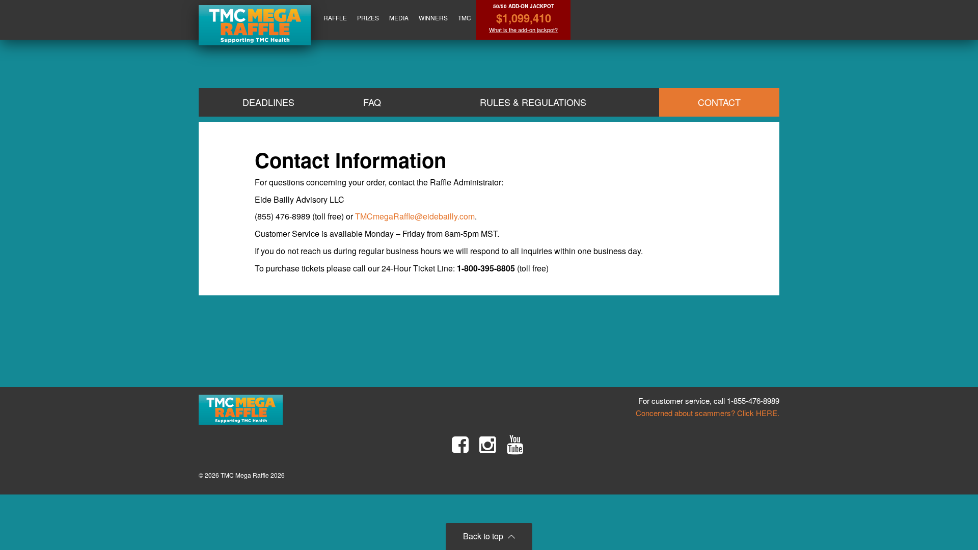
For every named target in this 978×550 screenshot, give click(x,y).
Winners (433, 17)
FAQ (372, 101)
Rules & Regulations (533, 101)
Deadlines (268, 101)
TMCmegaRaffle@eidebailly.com (415, 216)
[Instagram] (487, 444)
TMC (464, 17)
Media (399, 17)
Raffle (335, 17)
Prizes (368, 17)
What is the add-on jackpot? (523, 30)
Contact (719, 101)
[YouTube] (515, 444)
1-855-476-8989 (753, 400)
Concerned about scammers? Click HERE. (707, 412)
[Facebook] (460, 444)
